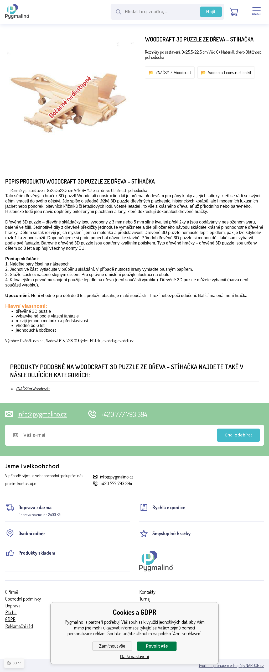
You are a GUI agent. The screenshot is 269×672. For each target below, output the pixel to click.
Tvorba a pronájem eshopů (220, 665)
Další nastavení (134, 656)
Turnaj (144, 599)
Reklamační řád (19, 626)
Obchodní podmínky (23, 599)
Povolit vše (157, 646)
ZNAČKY (162, 72)
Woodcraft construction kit (229, 72)
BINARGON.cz (253, 665)
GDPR (10, 619)
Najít (211, 11)
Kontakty (147, 592)
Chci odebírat (238, 435)
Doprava (12, 605)
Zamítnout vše (112, 646)
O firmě (11, 592)
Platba (11, 612)
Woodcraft (182, 72)
